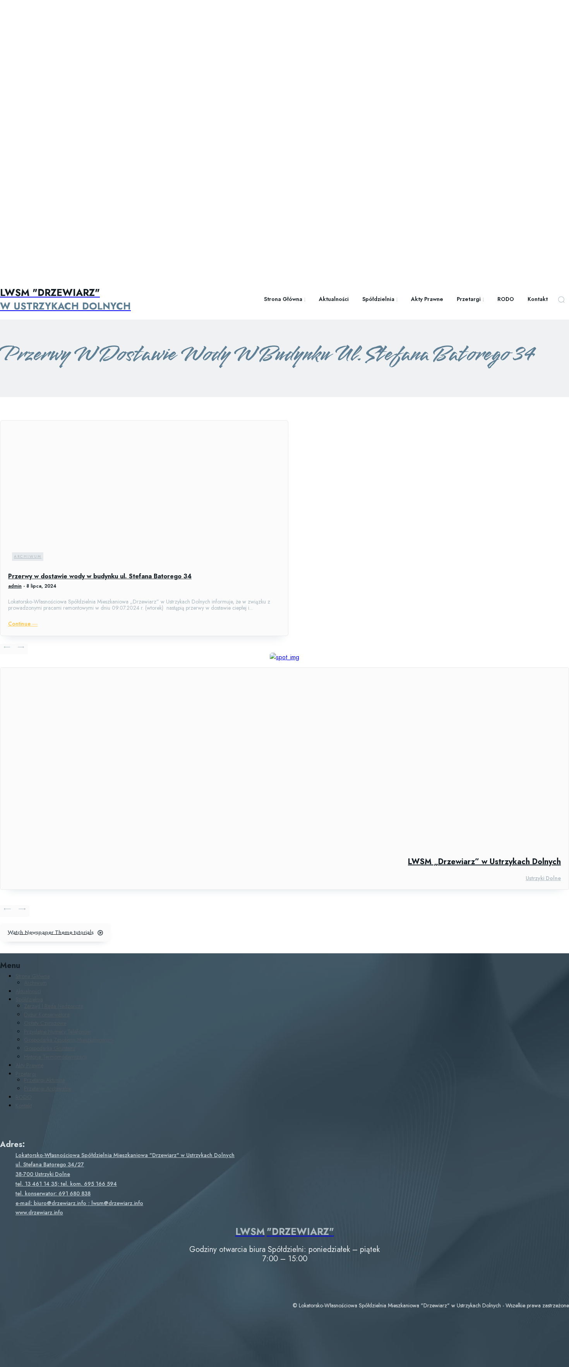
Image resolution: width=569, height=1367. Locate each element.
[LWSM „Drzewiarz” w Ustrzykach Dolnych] (284, 758)
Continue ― (23, 624)
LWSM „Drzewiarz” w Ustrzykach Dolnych (484, 861)
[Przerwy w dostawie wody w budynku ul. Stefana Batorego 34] (144, 496)
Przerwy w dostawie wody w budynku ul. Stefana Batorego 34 (100, 576)
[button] (561, 299)
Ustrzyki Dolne (543, 878)
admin (15, 586)
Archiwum (27, 556)
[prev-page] (7, 649)
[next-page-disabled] (21, 649)
